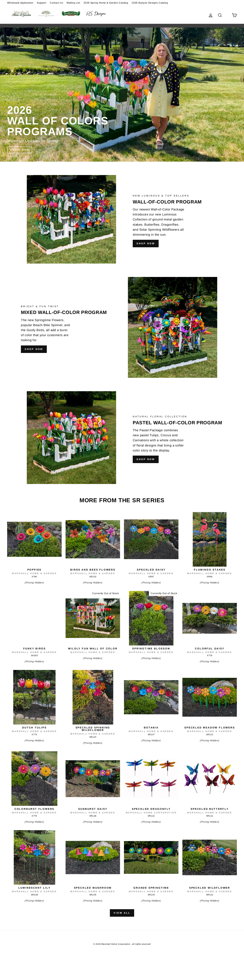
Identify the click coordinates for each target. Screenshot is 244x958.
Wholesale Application (20, 2)
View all (122, 913)
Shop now (145, 243)
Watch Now (19, 150)
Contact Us (56, 2)
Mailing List (73, 2)
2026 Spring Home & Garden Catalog (106, 2)
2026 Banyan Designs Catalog (150, 2)
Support (41, 2)
